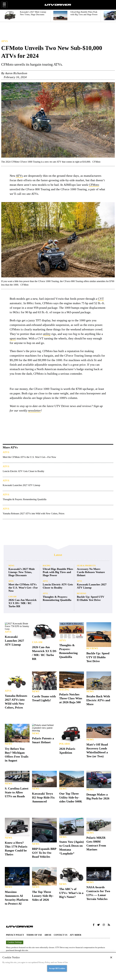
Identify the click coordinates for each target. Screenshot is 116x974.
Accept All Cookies (57, 968)
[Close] (111, 957)
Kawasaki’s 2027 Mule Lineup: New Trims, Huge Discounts (21, 572)
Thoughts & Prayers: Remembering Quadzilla (24, 499)
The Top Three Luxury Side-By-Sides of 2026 (43, 895)
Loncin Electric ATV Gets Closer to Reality (23, 471)
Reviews (81, 593)
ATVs (4, 41)
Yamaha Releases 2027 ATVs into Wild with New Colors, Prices (33, 513)
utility (47, 334)
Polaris (64, 744)
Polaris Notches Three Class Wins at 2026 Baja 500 (70, 698)
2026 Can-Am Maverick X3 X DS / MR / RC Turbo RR (22, 603)
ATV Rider (75, 935)
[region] (58, 963)
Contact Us (60, 935)
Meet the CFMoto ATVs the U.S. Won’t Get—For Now (29, 457)
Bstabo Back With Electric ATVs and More (98, 700)
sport (13, 338)
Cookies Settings (15, 942)
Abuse (47, 935)
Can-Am (12, 596)
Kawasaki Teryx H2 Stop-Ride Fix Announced (43, 797)
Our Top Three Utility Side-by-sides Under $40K (70, 797)
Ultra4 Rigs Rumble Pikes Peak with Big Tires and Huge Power (58, 572)
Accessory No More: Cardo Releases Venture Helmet (91, 572)
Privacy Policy (15, 935)
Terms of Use (34, 935)
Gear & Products (86, 565)
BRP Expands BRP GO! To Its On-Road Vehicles (44, 852)
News (11, 565)
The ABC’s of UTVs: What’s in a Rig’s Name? (71, 892)
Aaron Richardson (16, 73)
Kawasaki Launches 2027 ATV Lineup (21, 485)
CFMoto (94, 184)
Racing (46, 565)
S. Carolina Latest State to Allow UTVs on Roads (16, 792)
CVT (101, 298)
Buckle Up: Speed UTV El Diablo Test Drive (90, 598)
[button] (93, 925)
